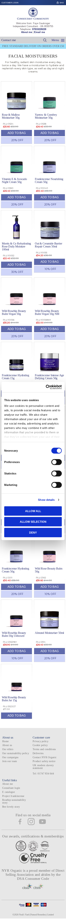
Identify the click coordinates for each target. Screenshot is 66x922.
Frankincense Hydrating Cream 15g (15, 377)
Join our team (9, 761)
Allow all (33, 510)
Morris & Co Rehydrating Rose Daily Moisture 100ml (16, 246)
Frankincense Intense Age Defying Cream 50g (49, 377)
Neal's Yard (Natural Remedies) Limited (36, 914)
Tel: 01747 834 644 (43, 773)
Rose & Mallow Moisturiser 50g (11, 116)
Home (5, 741)
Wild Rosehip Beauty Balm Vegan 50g (14, 312)
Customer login (9, 3)
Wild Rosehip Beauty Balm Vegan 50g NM (47, 312)
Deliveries (38, 753)
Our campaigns (10, 757)
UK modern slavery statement (43, 766)
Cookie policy (40, 745)
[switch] (56, 462)
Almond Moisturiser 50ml (49, 632)
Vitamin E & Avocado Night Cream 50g (14, 180)
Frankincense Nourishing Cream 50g (49, 180)
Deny (33, 532)
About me (26, 32)
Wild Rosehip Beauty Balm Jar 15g (14, 699)
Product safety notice (44, 761)
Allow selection (33, 521)
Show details (46, 499)
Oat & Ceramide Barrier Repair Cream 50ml (48, 245)
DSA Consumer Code (33, 879)
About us (7, 745)
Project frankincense (13, 796)
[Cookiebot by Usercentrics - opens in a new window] (46, 387)
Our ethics (7, 749)
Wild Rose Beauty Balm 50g (48, 570)
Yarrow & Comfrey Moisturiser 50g (46, 116)
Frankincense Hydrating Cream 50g (15, 570)
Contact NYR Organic (44, 757)
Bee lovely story (11, 806)
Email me (39, 32)
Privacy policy (40, 741)
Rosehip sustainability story (14, 801)
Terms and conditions (44, 749)
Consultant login (11, 788)
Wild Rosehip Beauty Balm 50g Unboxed (14, 634)
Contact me (8, 40)
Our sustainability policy (15, 753)
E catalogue (8, 792)
